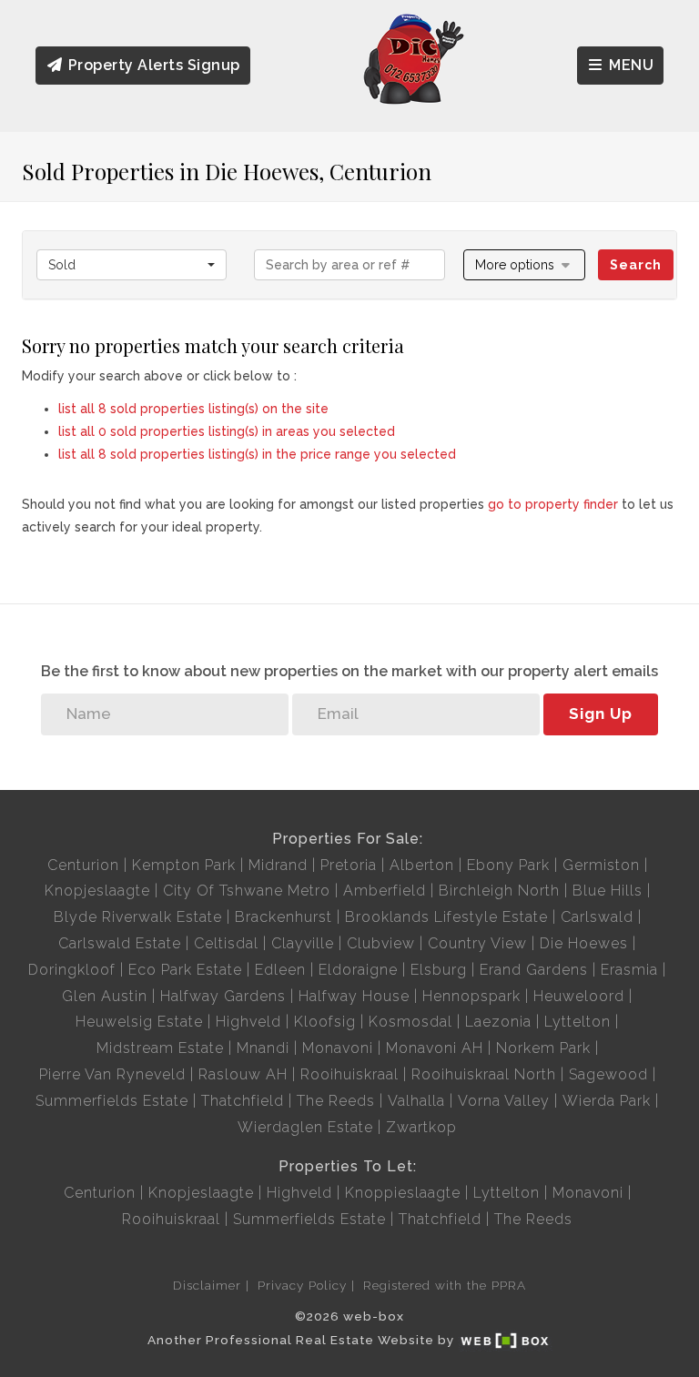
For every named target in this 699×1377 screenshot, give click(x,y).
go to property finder (553, 504)
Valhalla (416, 1100)
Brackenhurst (283, 917)
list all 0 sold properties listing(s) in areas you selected (226, 431)
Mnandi (263, 1048)
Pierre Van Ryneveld (112, 1074)
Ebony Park (508, 865)
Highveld (248, 1021)
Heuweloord (578, 996)
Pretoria (348, 865)
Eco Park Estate (185, 969)
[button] (524, 264)
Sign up (601, 713)
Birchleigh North (499, 890)
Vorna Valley (504, 1100)
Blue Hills (607, 890)
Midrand (278, 865)
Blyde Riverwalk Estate (138, 917)
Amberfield (384, 890)
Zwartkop (421, 1127)
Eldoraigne (358, 969)
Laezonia (498, 1021)
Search (636, 265)
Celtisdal (226, 943)
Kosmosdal (410, 1021)
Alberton (422, 865)
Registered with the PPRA (444, 1285)
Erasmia (629, 969)
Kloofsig (325, 1021)
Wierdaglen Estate (305, 1127)
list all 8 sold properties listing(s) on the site (193, 408)
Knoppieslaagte (403, 1192)
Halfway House (354, 996)
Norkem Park (543, 1048)
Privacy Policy (302, 1285)
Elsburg (438, 969)
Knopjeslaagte (97, 890)
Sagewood (608, 1074)
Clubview (381, 943)
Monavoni (337, 1048)
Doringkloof (72, 969)
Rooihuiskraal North (483, 1074)
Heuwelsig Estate (139, 1021)
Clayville (302, 943)
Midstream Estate (160, 1048)
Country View (477, 943)
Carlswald (597, 917)
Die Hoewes (584, 943)
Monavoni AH (434, 1048)
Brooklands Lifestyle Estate (446, 917)
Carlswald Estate (119, 943)
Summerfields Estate (111, 1100)
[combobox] (131, 264)
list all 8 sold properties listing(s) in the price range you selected (257, 454)
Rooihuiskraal (349, 1074)
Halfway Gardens (223, 996)
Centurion (83, 865)
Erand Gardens (534, 969)
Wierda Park (606, 1100)
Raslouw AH (243, 1074)
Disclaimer (207, 1285)
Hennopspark (471, 996)
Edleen (280, 969)
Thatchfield (242, 1100)
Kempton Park (184, 865)
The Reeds (336, 1100)
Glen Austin (104, 996)
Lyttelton (577, 1021)
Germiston (601, 865)
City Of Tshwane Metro (246, 890)
